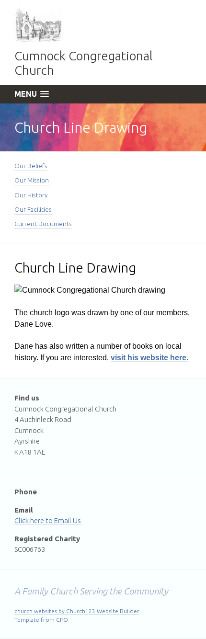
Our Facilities (33, 209)
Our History (30, 195)
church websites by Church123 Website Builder (76, 611)
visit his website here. (149, 358)
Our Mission (32, 180)
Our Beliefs (30, 166)
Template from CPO (41, 619)
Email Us (67, 520)
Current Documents (43, 224)
